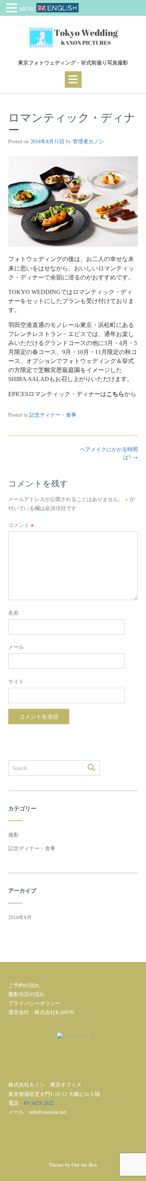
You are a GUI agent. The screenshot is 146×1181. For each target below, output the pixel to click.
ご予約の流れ (24, 985)
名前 (13, 612)
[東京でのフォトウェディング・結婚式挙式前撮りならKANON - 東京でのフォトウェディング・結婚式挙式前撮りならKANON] (73, 37)
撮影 (13, 834)
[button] (73, 79)
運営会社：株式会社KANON (41, 1012)
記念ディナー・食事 (52, 414)
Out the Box (84, 1164)
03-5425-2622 (39, 1102)
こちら (115, 394)
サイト (16, 681)
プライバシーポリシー (34, 1003)
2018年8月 (20, 917)
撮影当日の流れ (26, 994)
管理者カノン (88, 141)
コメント (21, 524)
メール (16, 646)
